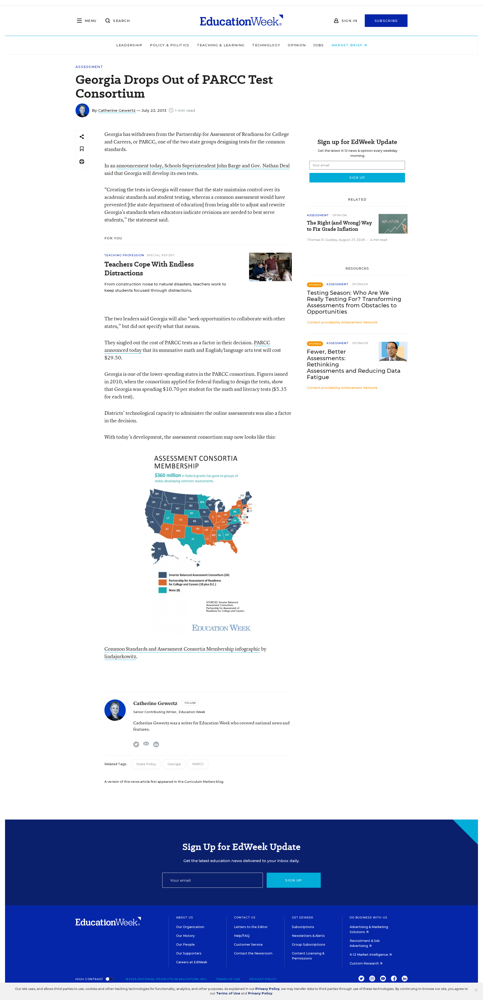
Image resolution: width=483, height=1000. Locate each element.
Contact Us (244, 917)
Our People (185, 944)
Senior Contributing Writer (154, 712)
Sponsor (360, 284)
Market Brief (348, 45)
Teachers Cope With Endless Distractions (149, 268)
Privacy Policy (263, 979)
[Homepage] (241, 21)
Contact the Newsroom (253, 953)
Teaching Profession (124, 255)
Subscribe (386, 21)
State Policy (146, 764)
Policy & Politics (169, 45)
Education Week (192, 712)
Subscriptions (303, 927)
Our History (185, 936)
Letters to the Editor (251, 927)
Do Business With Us (368, 917)
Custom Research (365, 963)
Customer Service (248, 944)
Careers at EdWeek (191, 962)
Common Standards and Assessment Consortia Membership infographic (182, 648)
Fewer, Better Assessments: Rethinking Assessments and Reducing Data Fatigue (353, 364)
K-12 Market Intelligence (369, 954)
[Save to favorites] (82, 149)
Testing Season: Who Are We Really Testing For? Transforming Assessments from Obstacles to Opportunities (354, 302)
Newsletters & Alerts (308, 936)
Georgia (174, 764)
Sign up (293, 880)
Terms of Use (228, 979)
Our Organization (190, 927)
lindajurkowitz (120, 656)
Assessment (89, 67)
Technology (266, 45)
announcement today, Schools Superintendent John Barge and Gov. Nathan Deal (203, 165)
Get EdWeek (302, 917)
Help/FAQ (242, 936)
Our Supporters (189, 953)
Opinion (297, 45)
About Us (184, 917)
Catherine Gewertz (117, 110)
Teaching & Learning (221, 45)
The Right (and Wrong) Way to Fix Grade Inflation (339, 226)
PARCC (198, 764)
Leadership (129, 45)
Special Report (161, 255)
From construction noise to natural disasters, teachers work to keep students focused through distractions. (165, 287)
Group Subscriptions (308, 944)
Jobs (318, 45)
